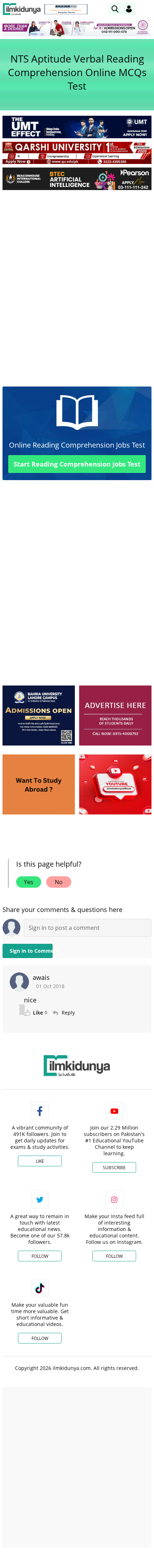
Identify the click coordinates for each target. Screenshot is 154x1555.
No (59, 882)
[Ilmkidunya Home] (22, 9)
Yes (28, 882)
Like (40, 1161)
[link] (65, 9)
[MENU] (145, 8)
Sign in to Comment (31, 950)
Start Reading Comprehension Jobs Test (77, 464)
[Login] (129, 9)
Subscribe (114, 1168)
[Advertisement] (77, 276)
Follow (40, 1256)
